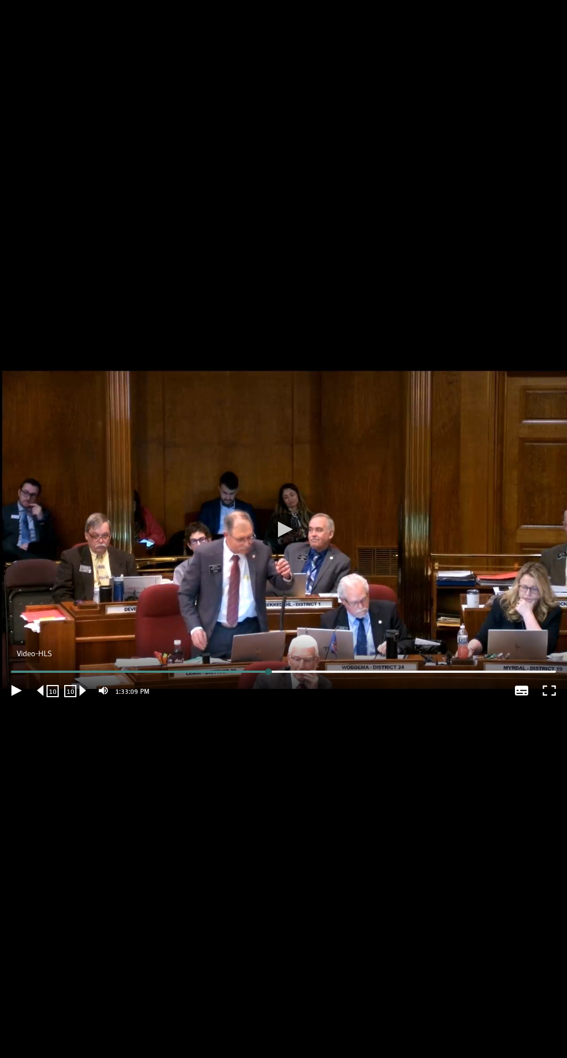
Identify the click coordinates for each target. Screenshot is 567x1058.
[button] (283, 529)
